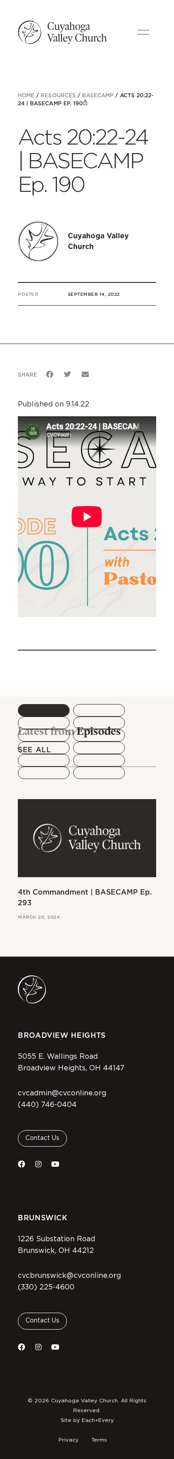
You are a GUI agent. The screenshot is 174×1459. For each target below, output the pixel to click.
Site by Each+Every (87, 1420)
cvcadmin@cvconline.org (62, 1093)
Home (26, 95)
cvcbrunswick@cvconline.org (69, 1275)
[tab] (44, 710)
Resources (58, 95)
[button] (49, 374)
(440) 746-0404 (47, 1104)
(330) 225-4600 (46, 1287)
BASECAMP (97, 95)
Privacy (68, 1439)
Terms (99, 1439)
